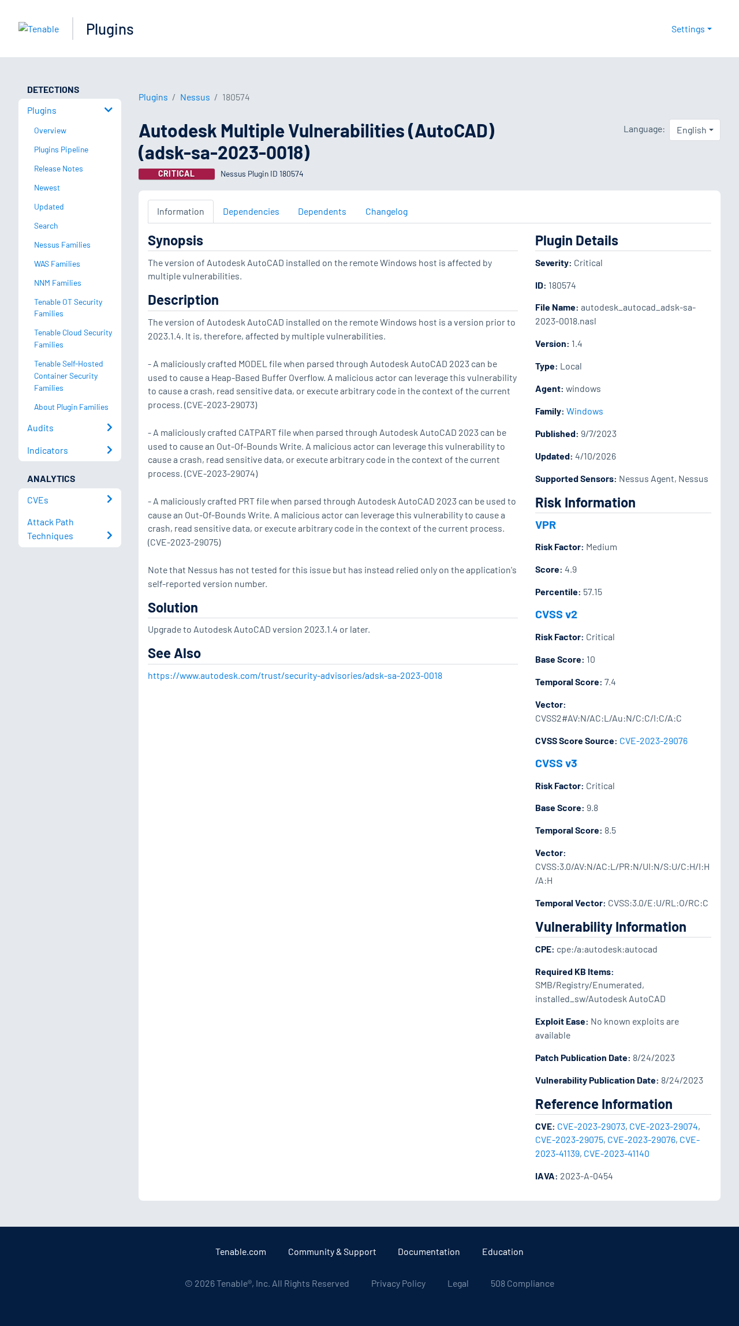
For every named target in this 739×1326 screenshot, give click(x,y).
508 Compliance (522, 1283)
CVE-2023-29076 (653, 740)
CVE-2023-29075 (569, 1139)
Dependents (322, 211)
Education (503, 1251)
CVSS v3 (556, 763)
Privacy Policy (398, 1283)
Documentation (429, 1251)
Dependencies (251, 211)
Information (180, 211)
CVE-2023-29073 (591, 1125)
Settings (688, 28)
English (692, 129)
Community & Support (332, 1251)
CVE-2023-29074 (663, 1125)
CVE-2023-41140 (617, 1153)
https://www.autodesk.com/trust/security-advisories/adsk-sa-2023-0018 (295, 675)
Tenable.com (240, 1251)
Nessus (195, 96)
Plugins (110, 29)
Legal (458, 1283)
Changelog (386, 211)
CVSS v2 (556, 614)
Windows (584, 410)
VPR (545, 524)
